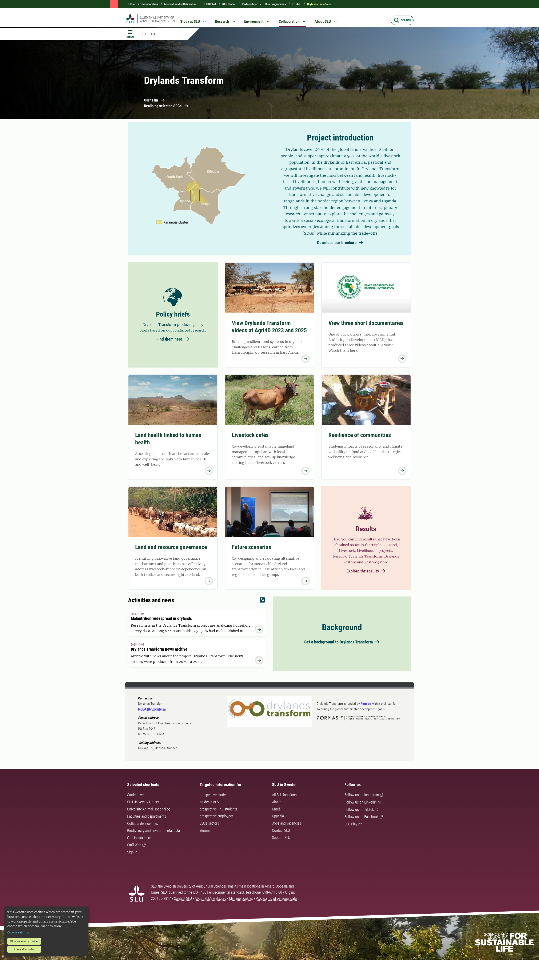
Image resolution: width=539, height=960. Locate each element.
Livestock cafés (250, 435)
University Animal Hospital (146, 809)
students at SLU (211, 802)
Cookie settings (18, 932)
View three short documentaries (366, 323)
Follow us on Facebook (361, 816)
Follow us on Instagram (361, 795)
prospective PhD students (218, 809)
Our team (151, 100)
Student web (136, 795)
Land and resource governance (171, 547)
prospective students (215, 795)
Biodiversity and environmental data (153, 830)
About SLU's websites (210, 898)
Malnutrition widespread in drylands (161, 618)
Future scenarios (251, 547)
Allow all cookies (24, 949)
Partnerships (249, 4)
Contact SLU (281, 830)
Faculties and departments (146, 816)
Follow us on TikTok (359, 809)
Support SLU (281, 837)
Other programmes (275, 4)
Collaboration (149, 4)
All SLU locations (284, 795)
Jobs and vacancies (286, 823)
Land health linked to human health (168, 439)
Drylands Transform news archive (159, 649)
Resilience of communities (359, 435)
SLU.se (131, 4)
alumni (205, 830)
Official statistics (139, 838)
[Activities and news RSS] (262, 601)
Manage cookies (241, 898)
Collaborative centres (142, 823)
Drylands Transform (319, 4)
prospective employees (216, 816)
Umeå (276, 809)
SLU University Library (143, 802)
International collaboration (180, 4)
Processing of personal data (276, 898)
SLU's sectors (209, 823)
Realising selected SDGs (162, 106)
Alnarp (277, 802)
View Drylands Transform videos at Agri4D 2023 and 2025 (269, 327)
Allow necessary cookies (24, 941)
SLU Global (209, 4)
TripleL (296, 4)
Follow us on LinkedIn (360, 802)
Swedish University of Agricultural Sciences (157, 19)
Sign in (132, 852)
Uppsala (278, 816)
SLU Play (350, 824)
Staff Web (134, 845)
